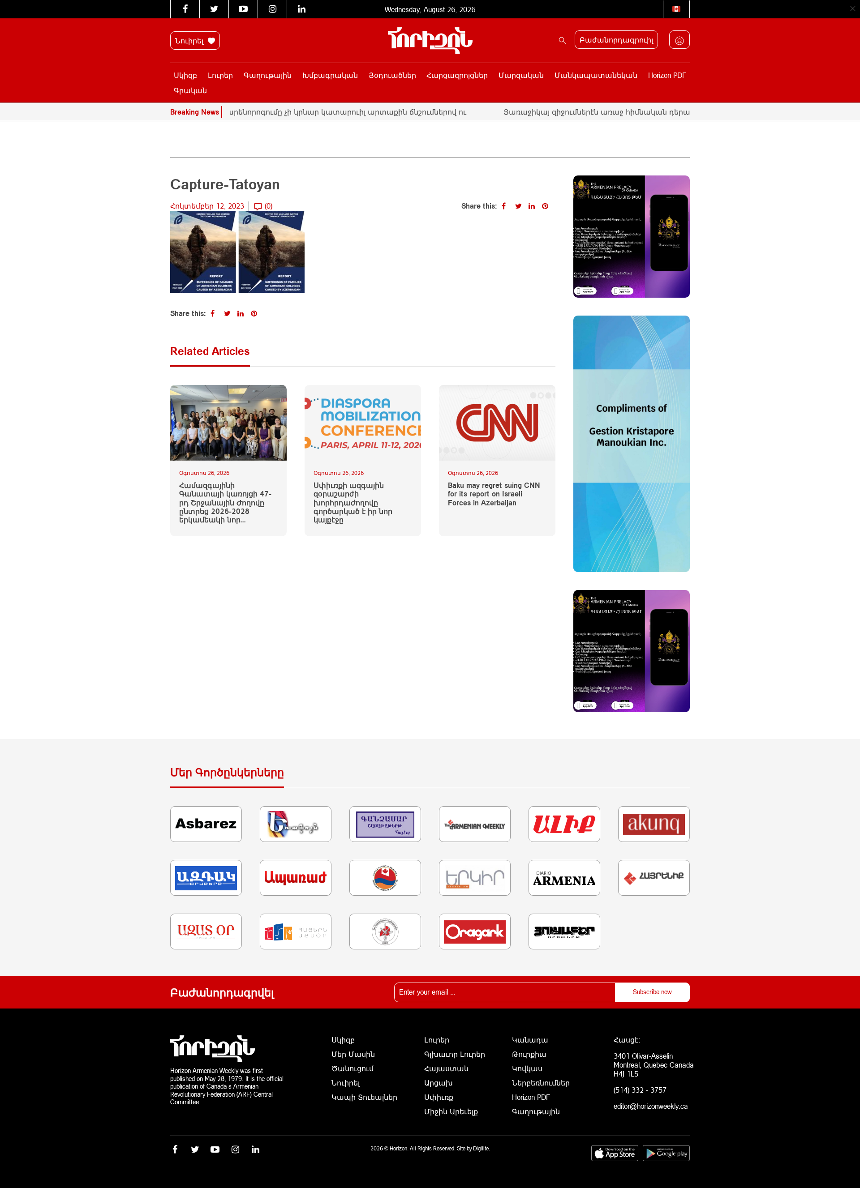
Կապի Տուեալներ (364, 1097)
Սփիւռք (438, 1097)
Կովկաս (527, 1068)
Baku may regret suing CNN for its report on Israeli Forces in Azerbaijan (494, 493)
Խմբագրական (330, 75)
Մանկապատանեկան (596, 75)
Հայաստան (446, 1068)
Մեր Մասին (353, 1054)
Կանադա (530, 1039)
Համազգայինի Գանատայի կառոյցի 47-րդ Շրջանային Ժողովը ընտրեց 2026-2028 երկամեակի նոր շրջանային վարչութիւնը (225, 502)
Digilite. (481, 1148)
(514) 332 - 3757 (640, 1089)
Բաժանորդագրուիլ (616, 39)
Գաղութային (268, 75)
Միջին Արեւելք (451, 1111)
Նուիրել (190, 40)
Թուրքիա (529, 1054)
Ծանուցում (352, 1068)
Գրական (190, 90)
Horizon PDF (667, 75)
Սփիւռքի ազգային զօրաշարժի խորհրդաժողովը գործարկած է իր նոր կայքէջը (353, 502)
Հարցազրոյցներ (457, 75)
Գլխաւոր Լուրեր (454, 1054)
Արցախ (438, 1082)
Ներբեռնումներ (541, 1082)
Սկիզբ (185, 75)
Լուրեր (220, 75)
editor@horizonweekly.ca (651, 1106)
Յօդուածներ (392, 75)
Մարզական (521, 75)
